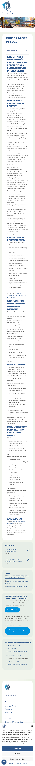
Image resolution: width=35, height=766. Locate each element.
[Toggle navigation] (17, 12)
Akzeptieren (17, 748)
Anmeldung (11, 610)
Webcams (8, 709)
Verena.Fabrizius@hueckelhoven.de (19, 664)
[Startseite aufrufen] (6, 5)
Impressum (25, 763)
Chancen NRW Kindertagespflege (16, 586)
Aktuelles (8, 712)
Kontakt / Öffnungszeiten (14, 722)
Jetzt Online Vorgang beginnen (16, 631)
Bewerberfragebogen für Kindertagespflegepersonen (13, 560)
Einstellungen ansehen (17, 759)
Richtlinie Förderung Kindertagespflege (11, 550)
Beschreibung (12, 50)
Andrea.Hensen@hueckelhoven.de (18, 651)
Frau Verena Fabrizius (12, 656)
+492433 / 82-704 (13, 661)
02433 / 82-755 (12, 649)
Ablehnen (17, 754)
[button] (32, 726)
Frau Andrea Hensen (11, 646)
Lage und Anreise (11, 706)
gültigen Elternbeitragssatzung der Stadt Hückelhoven (16, 295)
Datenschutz (10, 763)
